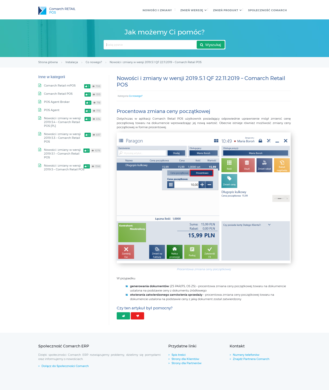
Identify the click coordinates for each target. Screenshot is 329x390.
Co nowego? (135, 96)
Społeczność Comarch (267, 10)
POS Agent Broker (57, 102)
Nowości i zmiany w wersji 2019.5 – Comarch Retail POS (64, 167)
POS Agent (51, 110)
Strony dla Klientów (185, 359)
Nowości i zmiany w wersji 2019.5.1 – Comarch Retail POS (62, 153)
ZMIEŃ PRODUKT (225, 10)
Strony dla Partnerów (186, 363)
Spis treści (179, 355)
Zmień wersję (191, 10)
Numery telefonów (246, 355)
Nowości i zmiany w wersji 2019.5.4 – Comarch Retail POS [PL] (62, 122)
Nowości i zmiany (157, 10)
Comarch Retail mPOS (60, 85)
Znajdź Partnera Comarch (251, 359)
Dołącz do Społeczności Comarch (65, 366)
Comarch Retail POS (58, 93)
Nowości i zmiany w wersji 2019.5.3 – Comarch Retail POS (62, 137)
